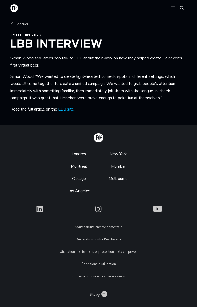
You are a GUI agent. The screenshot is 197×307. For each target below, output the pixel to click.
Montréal (79, 166)
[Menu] (173, 7)
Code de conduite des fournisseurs (98, 276)
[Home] (98, 137)
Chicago (79, 178)
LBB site (66, 109)
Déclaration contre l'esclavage (98, 239)
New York (118, 154)
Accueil (23, 23)
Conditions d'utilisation (98, 264)
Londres (79, 154)
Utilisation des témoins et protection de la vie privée (98, 251)
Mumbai (118, 166)
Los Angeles (78, 191)
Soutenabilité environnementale (98, 227)
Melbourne (118, 178)
